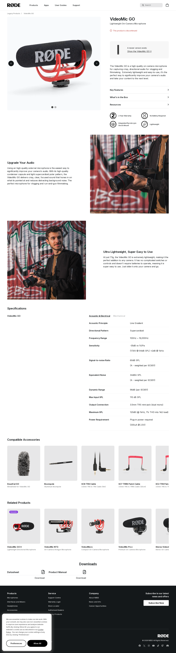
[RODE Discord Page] (167, 646)
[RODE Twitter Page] (144, 646)
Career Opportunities (97, 606)
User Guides (60, 5)
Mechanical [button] (119, 316)
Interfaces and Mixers (16, 602)
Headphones (12, 606)
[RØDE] (13, 5)
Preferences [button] (16, 643)
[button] (11, 63)
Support (76, 5)
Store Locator (53, 606)
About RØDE (94, 598)
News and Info (95, 602)
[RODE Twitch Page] (163, 646)
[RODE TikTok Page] (158, 646)
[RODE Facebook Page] (140, 646)
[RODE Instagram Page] (149, 646)
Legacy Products (13, 13)
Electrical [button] (99, 316)
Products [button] (34, 5)
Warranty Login (54, 602)
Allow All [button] (37, 643)
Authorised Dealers (56, 610)
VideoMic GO (29, 13)
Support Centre (54, 598)
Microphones (12, 598)
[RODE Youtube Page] (153, 646)
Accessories (12, 610)
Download (40, 578)
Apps (46, 5)
